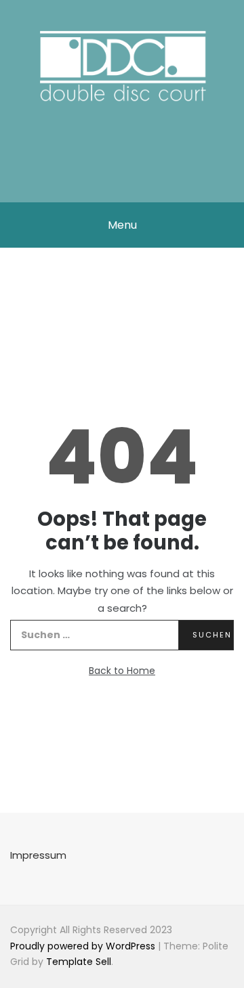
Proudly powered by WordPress (84, 946)
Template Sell (78, 961)
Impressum (38, 855)
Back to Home (122, 670)
